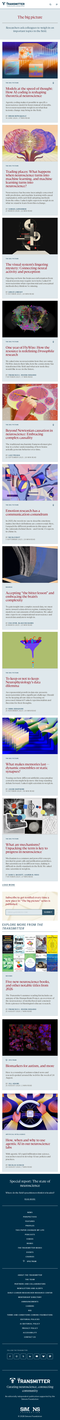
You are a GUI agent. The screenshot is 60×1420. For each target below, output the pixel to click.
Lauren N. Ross (31, 875)
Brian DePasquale (17, 116)
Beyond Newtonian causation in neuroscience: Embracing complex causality (29, 434)
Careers (30, 1306)
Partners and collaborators (30, 1284)
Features (30, 1221)
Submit (48, 912)
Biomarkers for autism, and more (30, 1066)
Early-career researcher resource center (30, 1293)
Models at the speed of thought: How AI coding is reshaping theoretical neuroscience (29, 92)
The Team (30, 1280)
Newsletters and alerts (30, 1288)
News (30, 1212)
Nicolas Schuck (16, 1165)
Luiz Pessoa (14, 455)
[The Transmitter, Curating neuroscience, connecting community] (15, 4)
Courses (30, 1257)
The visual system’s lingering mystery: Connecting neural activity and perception (27, 268)
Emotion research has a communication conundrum (27, 513)
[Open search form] (50, 4)
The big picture (12, 83)
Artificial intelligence (15, 1134)
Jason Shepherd (16, 789)
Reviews (9, 976)
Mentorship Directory (30, 1297)
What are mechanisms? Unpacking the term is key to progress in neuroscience (27, 848)
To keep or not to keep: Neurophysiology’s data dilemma (23, 682)
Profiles (30, 1226)
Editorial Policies (30, 1319)
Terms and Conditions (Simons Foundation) (30, 1315)
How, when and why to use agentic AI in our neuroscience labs (28, 1144)
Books (30, 1243)
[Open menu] (57, 4)
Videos (30, 1239)
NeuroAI (9, 587)
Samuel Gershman (18, 209)
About (30, 1275)
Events (30, 1252)
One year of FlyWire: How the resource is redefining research (30, 351)
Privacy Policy (30, 1328)
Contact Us (30, 1337)
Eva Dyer (13, 623)
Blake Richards (26, 623)
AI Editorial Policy (30, 1324)
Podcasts (30, 1235)
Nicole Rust (14, 537)
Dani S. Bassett (16, 875)
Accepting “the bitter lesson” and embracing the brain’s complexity (30, 596)
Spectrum (13, 1060)
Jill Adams (14, 1084)
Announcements (30, 1302)
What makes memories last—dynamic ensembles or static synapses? (28, 768)
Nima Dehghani (16, 709)
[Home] (30, 1380)
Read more (30, 1199)
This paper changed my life (30, 1230)
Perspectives (30, 1217)
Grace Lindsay (16, 292)
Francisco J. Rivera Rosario (22, 375)
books (30, 1248)
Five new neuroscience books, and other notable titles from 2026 (28, 985)
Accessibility (30, 1333)
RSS (30, 1311)
